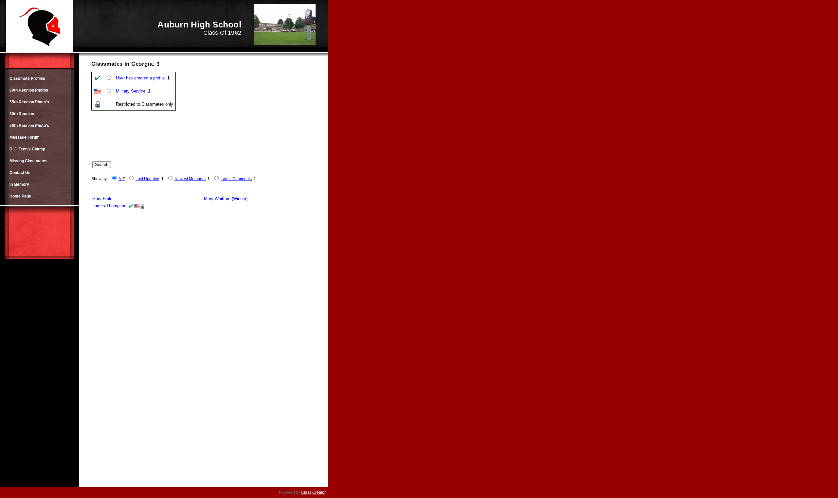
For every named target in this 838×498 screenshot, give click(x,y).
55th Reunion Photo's (29, 102)
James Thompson (109, 205)
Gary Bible (102, 198)
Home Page (20, 196)
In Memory (19, 184)
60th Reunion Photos (28, 90)
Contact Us (19, 172)
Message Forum (24, 137)
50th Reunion (21, 114)
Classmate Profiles (27, 78)
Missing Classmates (28, 161)
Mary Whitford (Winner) (225, 198)
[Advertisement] (39, 379)
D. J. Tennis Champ (27, 149)
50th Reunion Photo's (29, 125)
